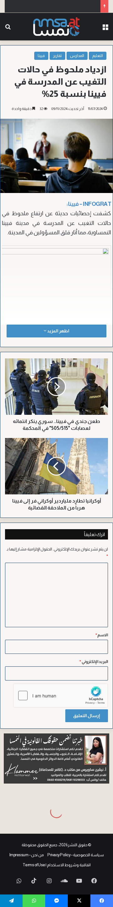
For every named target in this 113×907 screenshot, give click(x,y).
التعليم (97, 55)
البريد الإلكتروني (93, 661)
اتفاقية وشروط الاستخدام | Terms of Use (57, 865)
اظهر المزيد (57, 330)
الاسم (101, 635)
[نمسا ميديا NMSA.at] (56, 26)
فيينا (41, 55)
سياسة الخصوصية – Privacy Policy (75, 854)
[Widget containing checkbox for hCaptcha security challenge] (60, 695)
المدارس (77, 55)
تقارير (57, 55)
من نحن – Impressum (26, 854)
